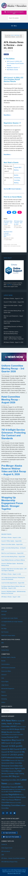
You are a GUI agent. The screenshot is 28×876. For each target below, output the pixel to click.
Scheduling (4, 699)
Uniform (3, 702)
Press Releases (9, 800)
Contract (4, 737)
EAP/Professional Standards (8, 667)
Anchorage (4, 611)
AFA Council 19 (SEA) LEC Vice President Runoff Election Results (15, 63)
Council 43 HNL (19, 752)
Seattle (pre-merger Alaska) (8, 635)
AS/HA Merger (14, 729)
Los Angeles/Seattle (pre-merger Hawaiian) (12, 621)
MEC (2, 642)
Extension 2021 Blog (15, 760)
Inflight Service (5, 685)
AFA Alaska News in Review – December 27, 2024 (8, 234)
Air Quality (19, 721)
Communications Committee (16, 734)
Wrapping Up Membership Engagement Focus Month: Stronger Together (12, 503)
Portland (3, 625)
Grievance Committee (10, 765)
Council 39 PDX (7, 752)
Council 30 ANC (7, 749)
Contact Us (4, 844)
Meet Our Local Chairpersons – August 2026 (12, 553)
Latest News (13, 244)
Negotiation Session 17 (13, 67)
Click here (9, 284)
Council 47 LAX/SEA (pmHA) (12, 754)
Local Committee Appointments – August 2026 (12, 583)
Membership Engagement (7, 688)
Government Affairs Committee (11, 763)
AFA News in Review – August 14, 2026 (13, 342)
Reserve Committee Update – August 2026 (12, 544)
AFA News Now (8, 720)
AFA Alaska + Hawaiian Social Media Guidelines (13, 858)
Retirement (4, 695)
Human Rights (4, 681)
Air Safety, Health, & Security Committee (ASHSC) (12, 723)
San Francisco (4, 632)
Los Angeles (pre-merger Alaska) (9, 618)
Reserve (3, 692)
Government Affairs (6, 671)
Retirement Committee (15, 802)
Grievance (3, 674)
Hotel (2, 678)
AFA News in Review (15, 246)
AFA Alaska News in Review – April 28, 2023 (18, 222)
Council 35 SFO (20, 749)
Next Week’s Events (12, 69)
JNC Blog (12, 776)
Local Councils (11, 784)
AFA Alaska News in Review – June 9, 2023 (8, 222)
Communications (5, 664)
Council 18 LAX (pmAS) (13, 743)
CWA (2, 854)
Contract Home (5, 650)
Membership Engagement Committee (10, 789)
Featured (22, 760)
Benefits (3, 661)
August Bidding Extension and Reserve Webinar (13, 560)
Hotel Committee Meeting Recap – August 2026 (10, 399)
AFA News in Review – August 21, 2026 (13, 298)
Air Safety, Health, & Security (8, 657)
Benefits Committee (13, 732)
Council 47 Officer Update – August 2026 (14, 302)
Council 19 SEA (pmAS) (11, 745)
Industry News (13, 771)
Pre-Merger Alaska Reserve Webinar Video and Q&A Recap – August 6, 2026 (13, 470)
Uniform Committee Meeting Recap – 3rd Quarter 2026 (12, 368)
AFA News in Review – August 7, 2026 (10, 597)
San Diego (4, 628)
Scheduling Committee (10, 805)
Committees (5, 734)
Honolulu (3, 614)
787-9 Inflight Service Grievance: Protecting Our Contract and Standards (13, 434)
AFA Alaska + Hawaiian (14, 6)
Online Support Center (6, 848)
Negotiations (13, 794)
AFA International (5, 851)
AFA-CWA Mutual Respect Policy (9, 861)
